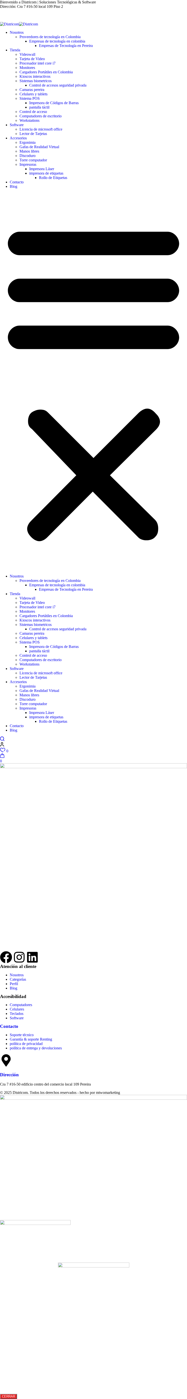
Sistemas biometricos (35, 81)
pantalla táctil (39, 107)
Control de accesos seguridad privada (57, 85)
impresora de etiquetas (46, 173)
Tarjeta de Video (32, 59)
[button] (93, 381)
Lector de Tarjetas (33, 134)
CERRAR (8, 1396)
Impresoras (27, 164)
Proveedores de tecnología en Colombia (50, 37)
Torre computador (33, 160)
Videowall (27, 54)
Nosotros (17, 32)
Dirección (9, 1074)
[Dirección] (6, 1060)
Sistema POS (29, 98)
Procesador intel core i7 (37, 63)
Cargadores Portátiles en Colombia (46, 72)
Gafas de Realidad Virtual (39, 147)
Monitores (27, 68)
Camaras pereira (31, 90)
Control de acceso (33, 112)
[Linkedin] (32, 957)
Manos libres (29, 151)
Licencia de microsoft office (40, 129)
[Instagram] (19, 957)
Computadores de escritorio (40, 116)
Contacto (17, 182)
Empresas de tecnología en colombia (57, 41)
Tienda (15, 50)
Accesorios (18, 138)
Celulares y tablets (33, 94)
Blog (13, 186)
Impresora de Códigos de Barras (54, 103)
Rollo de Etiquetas (53, 178)
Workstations (29, 120)
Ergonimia (27, 142)
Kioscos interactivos (34, 76)
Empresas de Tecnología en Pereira (66, 46)
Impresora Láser (41, 169)
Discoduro (27, 156)
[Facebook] (6, 957)
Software (17, 125)
